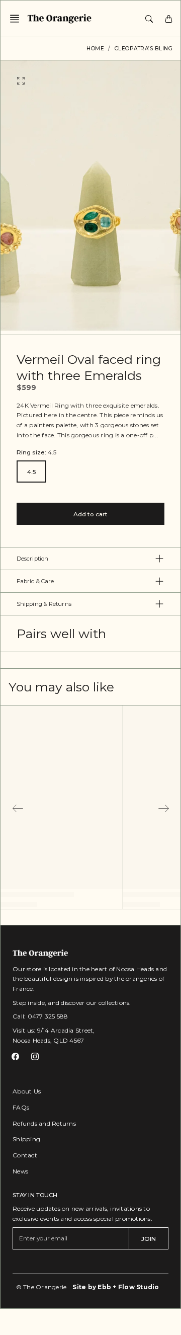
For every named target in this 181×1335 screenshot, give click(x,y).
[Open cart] (168, 19)
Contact (25, 1155)
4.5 (31, 472)
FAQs (21, 1107)
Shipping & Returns (44, 603)
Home (95, 48)
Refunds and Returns (44, 1123)
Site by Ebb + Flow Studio (115, 1287)
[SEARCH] (149, 19)
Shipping (26, 1139)
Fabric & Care (35, 581)
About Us (27, 1091)
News (20, 1171)
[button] (18, 19)
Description (32, 558)
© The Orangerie (41, 1287)
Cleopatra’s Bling (144, 48)
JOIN (148, 1238)
